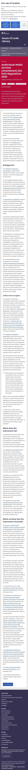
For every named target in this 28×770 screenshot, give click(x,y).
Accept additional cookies (6, 24)
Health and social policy (7, 719)
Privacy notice (5, 766)
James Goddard (6, 86)
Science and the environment (9, 725)
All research (4, 744)
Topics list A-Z (5, 729)
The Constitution (5, 713)
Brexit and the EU (6, 711)
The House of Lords (6, 723)
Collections (4, 734)
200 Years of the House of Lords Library (11, 697)
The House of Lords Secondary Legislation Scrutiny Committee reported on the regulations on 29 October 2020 (14, 527)
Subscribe (7, 756)
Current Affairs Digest (7, 742)
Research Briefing (6, 736)
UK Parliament (5, 48)
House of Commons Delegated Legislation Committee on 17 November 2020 (13, 599)
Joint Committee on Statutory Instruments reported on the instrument (13, 588)
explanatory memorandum (12, 450)
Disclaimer (4, 703)
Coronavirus (4, 715)
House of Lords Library (10, 40)
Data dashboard (5, 740)
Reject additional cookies (15, 24)
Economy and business (7, 717)
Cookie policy (12, 766)
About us (3, 699)
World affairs (4, 727)
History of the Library (7, 701)
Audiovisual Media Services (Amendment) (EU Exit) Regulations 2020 (12, 119)
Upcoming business (6, 695)
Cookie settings (24, 25)
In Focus (4, 50)
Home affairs (4, 721)
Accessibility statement (7, 768)
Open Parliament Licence (8, 765)
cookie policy (14, 18)
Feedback (4, 705)
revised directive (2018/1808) (11, 199)
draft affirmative (15, 142)
